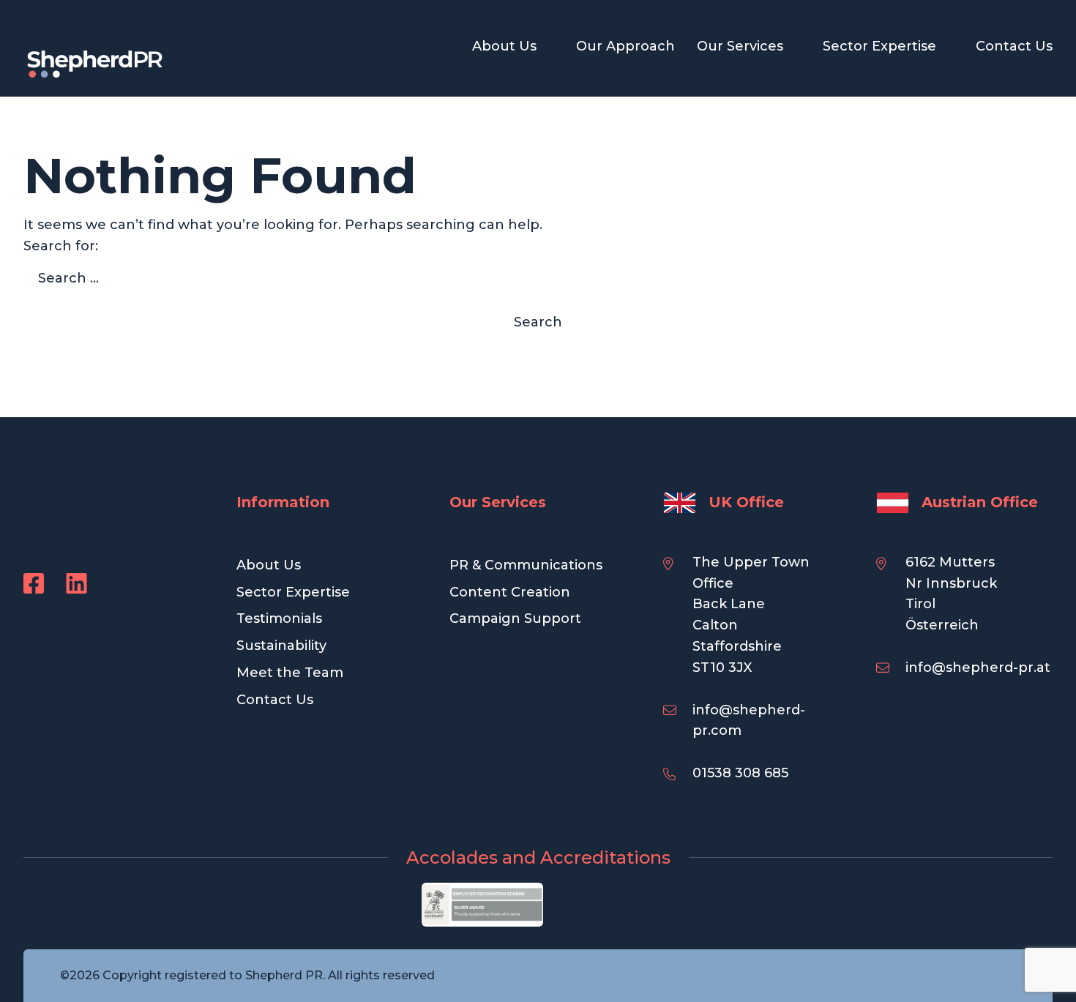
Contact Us (1014, 46)
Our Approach (625, 46)
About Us (504, 46)
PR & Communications (525, 565)
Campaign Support (515, 618)
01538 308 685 (740, 773)
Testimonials (279, 618)
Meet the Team (289, 673)
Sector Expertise (879, 46)
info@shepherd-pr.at (977, 667)
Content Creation (509, 592)
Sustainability (281, 646)
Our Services (740, 46)
